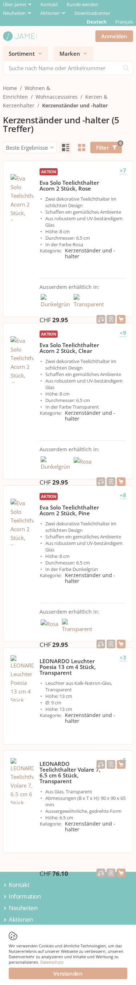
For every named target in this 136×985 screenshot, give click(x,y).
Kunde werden (82, 4)
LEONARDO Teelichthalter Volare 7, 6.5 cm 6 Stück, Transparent (70, 772)
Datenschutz (51, 962)
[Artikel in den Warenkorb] (121, 319)
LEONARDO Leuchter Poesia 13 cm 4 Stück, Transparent (68, 666)
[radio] (65, 147)
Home (10, 88)
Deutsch (97, 21)
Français (124, 21)
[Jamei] (20, 36)
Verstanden (67, 973)
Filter (108, 146)
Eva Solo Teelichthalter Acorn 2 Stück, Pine (69, 510)
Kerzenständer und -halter (75, 105)
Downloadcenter (92, 13)
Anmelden (114, 36)
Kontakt (49, 4)
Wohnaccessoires (57, 96)
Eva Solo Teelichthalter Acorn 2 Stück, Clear (69, 348)
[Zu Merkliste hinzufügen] (111, 319)
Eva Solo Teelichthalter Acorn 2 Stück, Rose (69, 185)
